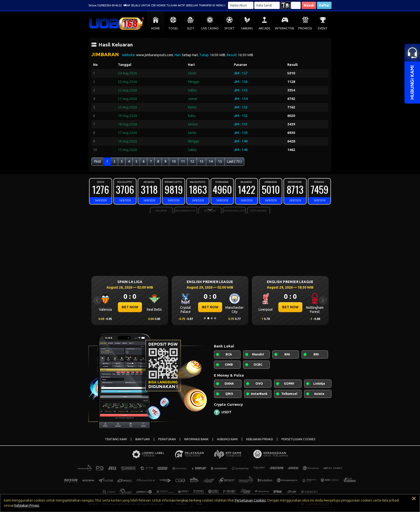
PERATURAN (167, 439)
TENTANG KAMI (116, 439)
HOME (155, 28)
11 (183, 161)
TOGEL (173, 28)
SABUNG (247, 28)
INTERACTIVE (284, 28)
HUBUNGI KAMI (227, 439)
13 (201, 161)
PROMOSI (305, 28)
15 (220, 161)
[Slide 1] (205, 318)
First (97, 161)
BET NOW (130, 307)
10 (174, 161)
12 (192, 161)
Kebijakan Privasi (26, 505)
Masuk (309, 5)
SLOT (190, 28)
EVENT (323, 28)
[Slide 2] (208, 318)
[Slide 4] (215, 318)
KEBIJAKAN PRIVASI (259, 439)
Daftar (324, 5)
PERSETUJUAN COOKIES (298, 439)
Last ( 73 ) (234, 161)
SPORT (229, 28)
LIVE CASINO (210, 28)
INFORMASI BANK (196, 439)
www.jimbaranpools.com (154, 55)
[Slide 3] (212, 318)
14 (211, 161)
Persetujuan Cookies (250, 500)
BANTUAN (142, 439)
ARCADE (264, 28)
